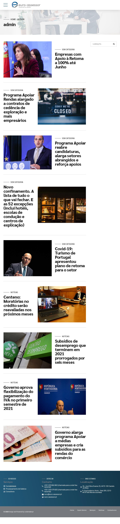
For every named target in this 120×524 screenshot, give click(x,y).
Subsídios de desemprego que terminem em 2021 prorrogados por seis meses (70, 351)
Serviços (92, 510)
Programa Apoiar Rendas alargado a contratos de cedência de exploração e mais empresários (19, 107)
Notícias (14, 292)
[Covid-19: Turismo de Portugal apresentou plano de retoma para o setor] (28, 258)
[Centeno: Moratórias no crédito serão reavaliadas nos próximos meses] (62, 304)
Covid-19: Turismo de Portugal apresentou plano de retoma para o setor (70, 259)
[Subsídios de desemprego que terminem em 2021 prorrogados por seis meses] (28, 350)
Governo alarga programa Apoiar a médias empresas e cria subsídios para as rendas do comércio (70, 444)
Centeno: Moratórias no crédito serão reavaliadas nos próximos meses (18, 305)
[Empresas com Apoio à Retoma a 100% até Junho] (28, 59)
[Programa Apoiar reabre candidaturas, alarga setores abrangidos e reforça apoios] (28, 152)
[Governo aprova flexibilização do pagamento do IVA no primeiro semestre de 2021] (62, 397)
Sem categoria (68, 49)
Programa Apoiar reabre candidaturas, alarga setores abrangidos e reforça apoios (70, 153)
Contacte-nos (111, 510)
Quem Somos (81, 510)
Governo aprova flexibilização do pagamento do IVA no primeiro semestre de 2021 (18, 397)
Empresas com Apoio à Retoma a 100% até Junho (69, 60)
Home (13, 19)
